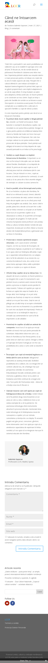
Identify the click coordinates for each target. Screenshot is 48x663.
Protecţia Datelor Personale (15, 627)
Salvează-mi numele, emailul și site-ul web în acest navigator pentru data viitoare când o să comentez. (23, 540)
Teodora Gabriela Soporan (17, 25)
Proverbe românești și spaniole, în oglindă (20, 578)
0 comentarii (15, 28)
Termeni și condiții (12, 623)
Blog (6, 28)
